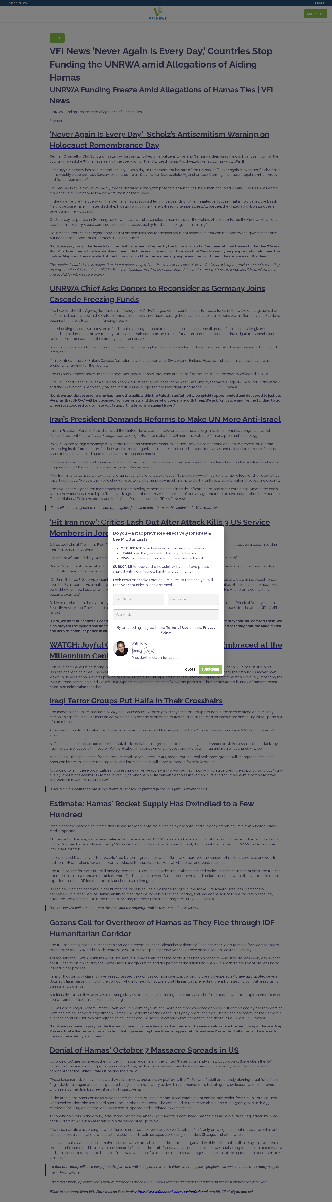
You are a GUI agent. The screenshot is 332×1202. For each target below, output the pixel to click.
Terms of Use (177, 627)
